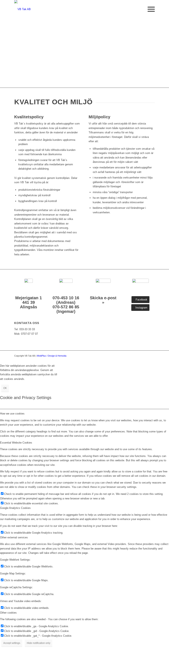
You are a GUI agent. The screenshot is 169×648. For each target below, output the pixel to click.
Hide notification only (38, 643)
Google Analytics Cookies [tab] (15, 507)
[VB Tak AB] (22, 9)
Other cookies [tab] (8, 612)
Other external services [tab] (14, 537)
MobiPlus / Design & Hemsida (51, 356)
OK (5, 388)
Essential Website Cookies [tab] (16, 442)
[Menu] (149, 9)
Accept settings (11, 643)
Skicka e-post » (103, 300)
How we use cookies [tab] (12, 413)
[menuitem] (149, 9)
